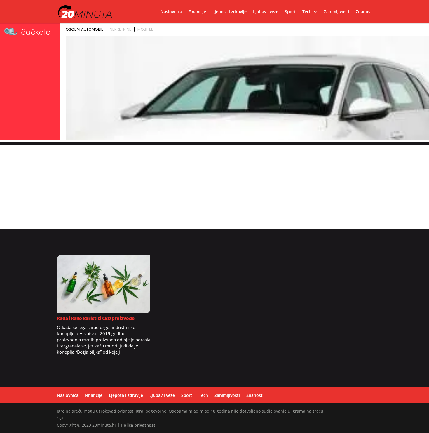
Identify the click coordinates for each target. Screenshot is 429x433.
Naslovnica (171, 12)
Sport (290, 12)
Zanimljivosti (336, 12)
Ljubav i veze (265, 12)
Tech (307, 12)
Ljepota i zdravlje (229, 12)
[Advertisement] (214, 186)
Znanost (364, 12)
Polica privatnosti (138, 425)
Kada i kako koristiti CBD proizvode (96, 319)
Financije (197, 12)
